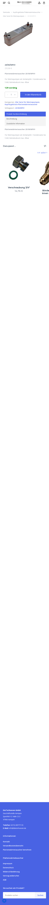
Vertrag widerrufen (11, 876)
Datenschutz (8, 867)
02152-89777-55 (17, 825)
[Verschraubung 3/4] (19, 167)
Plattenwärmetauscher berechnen (17, 850)
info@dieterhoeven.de (17, 828)
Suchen (40, 895)
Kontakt (6, 841)
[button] (4, 3)
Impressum (7, 863)
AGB (4, 880)
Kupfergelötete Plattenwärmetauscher (26, 12)
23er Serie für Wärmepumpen (13, 16)
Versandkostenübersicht (13, 846)
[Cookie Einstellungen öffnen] (4, 902)
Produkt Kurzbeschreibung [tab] (16, 114)
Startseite (6, 12)
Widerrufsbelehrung (11, 872)
